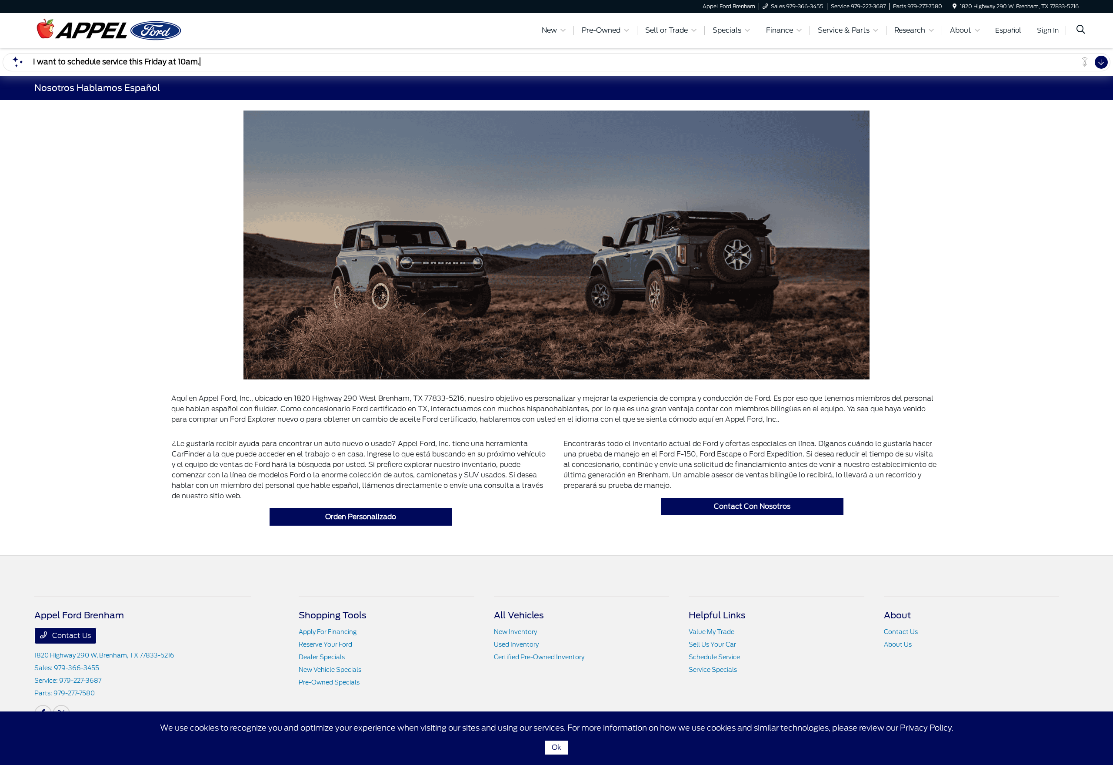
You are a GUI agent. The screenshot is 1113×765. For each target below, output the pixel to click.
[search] (1080, 30)
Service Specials (713, 669)
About (897, 615)
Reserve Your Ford (325, 644)
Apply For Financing (328, 631)
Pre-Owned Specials (329, 682)
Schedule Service (714, 657)
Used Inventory (516, 644)
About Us (898, 644)
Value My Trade (711, 631)
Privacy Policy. (926, 727)
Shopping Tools (333, 615)
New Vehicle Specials (330, 669)
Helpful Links (717, 615)
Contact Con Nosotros (752, 506)
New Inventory (515, 631)
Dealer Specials (322, 657)
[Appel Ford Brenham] (109, 30)
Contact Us (70, 635)
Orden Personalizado (360, 517)
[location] (954, 6)
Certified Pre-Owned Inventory (539, 657)
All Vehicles (519, 615)
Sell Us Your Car (712, 644)
